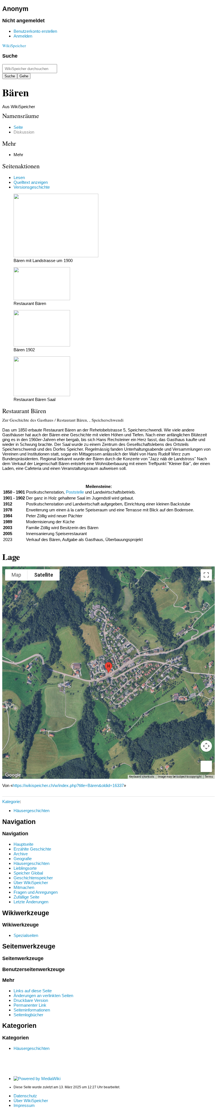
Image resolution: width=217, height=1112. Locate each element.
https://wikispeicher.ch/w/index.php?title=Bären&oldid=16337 (68, 785)
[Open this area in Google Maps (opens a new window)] (13, 775)
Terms (209, 776)
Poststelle (75, 492)
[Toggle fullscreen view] (206, 575)
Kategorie (11, 801)
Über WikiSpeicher (31, 1100)
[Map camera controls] (206, 746)
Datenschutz (25, 1095)
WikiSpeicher (14, 45)
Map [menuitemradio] (16, 575)
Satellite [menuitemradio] (43, 575)
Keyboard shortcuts (141, 776)
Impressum (24, 1105)
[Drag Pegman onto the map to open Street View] (206, 766)
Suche (10, 56)
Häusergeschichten (31, 810)
